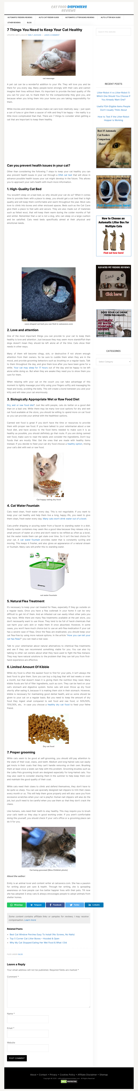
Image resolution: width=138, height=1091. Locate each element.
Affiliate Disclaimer (87, 1074)
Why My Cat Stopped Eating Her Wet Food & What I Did (38, 942)
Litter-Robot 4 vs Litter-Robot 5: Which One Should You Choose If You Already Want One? (113, 96)
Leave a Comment (52, 35)
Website (11, 1042)
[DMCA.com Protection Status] (69, 1082)
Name (11, 1013)
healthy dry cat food (59, 704)
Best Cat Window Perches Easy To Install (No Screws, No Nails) (42, 934)
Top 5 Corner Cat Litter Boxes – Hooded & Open (34, 938)
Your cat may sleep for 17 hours (31, 367)
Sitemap (103, 1074)
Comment (13, 976)
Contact (43, 1074)
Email (10, 1028)
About (33, 1074)
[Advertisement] (48, 144)
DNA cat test (65, 175)
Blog (20, 954)
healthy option (75, 443)
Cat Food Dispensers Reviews (69, 9)
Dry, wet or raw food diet (20, 405)
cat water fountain (30, 539)
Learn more (30, 920)
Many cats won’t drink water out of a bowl (64, 518)
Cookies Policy (67, 1074)
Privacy (53, 1074)
